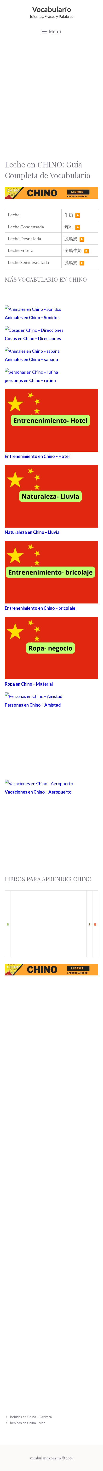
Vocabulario (51, 9)
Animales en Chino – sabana (31, 359)
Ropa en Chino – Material (29, 684)
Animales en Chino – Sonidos (32, 317)
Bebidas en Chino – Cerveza (31, 1417)
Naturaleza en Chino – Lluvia (32, 532)
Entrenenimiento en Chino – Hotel (37, 456)
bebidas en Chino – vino (28, 1423)
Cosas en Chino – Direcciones (33, 338)
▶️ (77, 215)
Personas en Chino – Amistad (33, 705)
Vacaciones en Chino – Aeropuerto (38, 792)
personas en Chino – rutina (30, 380)
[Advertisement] (51, 97)
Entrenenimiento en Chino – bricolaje (40, 608)
